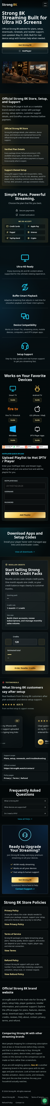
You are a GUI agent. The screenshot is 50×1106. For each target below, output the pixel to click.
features (33, 1010)
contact (33, 1017)
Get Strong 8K (25, 45)
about (26, 1017)
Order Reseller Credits (25, 668)
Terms (16, 778)
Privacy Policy (23, 1097)
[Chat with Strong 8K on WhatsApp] (44, 1100)
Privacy (7, 778)
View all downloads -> (25, 551)
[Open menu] (45, 4)
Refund (24, 778)
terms (5, 1020)
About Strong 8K (8, 1097)
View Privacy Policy (14, 924)
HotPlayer (26, 51)
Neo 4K (34, 1065)
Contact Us (20, 1102)
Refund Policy (7, 1102)
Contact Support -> (25, 888)
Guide (13, 400)
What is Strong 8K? (11, 801)
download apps (16, 1013)
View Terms (10, 950)
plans (25, 1010)
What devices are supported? (15, 807)
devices (41, 1010)
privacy (41, 1017)
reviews (13, 1017)
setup (5, 1013)
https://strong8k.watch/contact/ (19, 768)
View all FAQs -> (25, 819)
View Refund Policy (14, 974)
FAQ (20, 1017)
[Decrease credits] (8, 642)
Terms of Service (37, 1097)
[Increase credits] (42, 642)
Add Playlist (25, 515)
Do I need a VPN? (10, 813)
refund (16, 1020)
